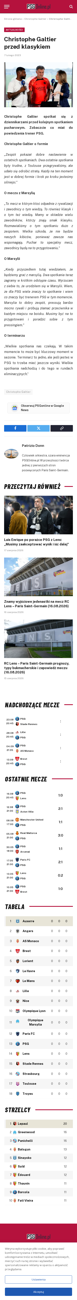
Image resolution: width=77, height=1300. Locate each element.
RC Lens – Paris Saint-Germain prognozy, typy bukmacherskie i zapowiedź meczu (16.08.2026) (36, 668)
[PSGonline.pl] (38, 7)
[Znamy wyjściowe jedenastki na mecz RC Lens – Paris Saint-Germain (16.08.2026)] (38, 577)
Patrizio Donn (33, 446)
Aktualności (14, 30)
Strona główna (13, 18)
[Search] (71, 6)
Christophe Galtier (35, 18)
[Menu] (6, 6)
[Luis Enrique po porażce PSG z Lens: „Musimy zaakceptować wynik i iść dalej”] (38, 515)
